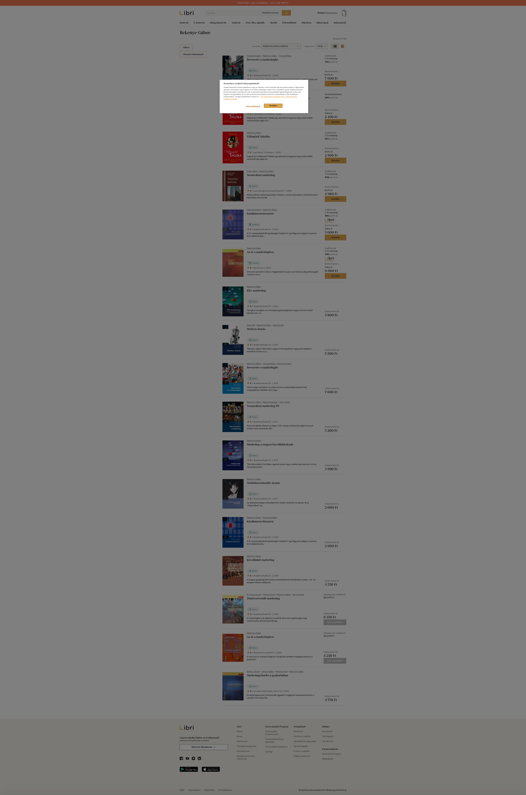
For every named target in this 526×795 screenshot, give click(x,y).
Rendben (273, 106)
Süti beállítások (253, 106)
